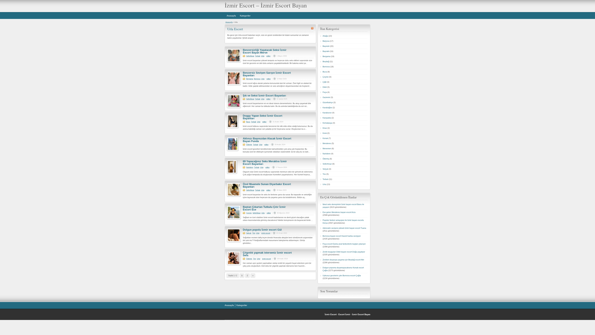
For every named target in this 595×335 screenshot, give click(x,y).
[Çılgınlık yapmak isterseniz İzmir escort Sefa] (233, 264)
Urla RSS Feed (312, 28)
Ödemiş (249, 144)
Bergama (249, 79)
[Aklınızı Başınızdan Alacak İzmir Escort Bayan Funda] (232, 150)
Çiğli (324, 82)
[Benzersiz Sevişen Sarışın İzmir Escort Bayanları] (233, 84)
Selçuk (248, 233)
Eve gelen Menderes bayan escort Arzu (339, 212)
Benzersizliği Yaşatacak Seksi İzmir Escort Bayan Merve (264, 51)
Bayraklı (326, 51)
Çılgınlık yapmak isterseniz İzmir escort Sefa (267, 254)
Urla (262, 56)
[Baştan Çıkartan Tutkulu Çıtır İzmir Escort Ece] (233, 218)
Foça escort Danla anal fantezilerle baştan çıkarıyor (344, 244)
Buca (248, 122)
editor (268, 56)
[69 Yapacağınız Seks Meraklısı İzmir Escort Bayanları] (232, 173)
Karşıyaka (327, 118)
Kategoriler (245, 15)
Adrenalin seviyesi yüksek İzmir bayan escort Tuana (344, 228)
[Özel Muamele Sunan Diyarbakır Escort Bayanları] (233, 196)
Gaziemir (326, 97)
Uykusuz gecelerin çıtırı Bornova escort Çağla (342, 276)
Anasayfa (231, 15)
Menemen (327, 148)
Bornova (257, 79)
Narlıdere (249, 167)
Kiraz (325, 128)
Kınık (325, 133)
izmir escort (265, 233)
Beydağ (326, 61)
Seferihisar (250, 56)
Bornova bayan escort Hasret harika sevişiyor (342, 236)
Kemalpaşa (327, 123)
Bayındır (326, 46)
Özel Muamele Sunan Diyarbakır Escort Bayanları (267, 185)
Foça (325, 92)
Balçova (326, 41)
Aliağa (325, 36)
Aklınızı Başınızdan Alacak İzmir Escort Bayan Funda (267, 140)
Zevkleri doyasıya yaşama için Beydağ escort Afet (343, 260)
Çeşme (249, 213)
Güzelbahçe (328, 102)
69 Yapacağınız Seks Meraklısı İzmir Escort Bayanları (265, 162)
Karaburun (327, 113)
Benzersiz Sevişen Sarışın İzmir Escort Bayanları (267, 74)
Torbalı (257, 56)
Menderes (327, 143)
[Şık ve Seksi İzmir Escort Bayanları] (233, 107)
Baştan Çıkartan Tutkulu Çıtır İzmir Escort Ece (264, 208)
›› (252, 276)
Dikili (325, 87)
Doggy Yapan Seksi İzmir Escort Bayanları (262, 117)
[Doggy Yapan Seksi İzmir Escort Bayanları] (232, 127)
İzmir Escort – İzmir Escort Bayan (266, 5)
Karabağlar (327, 108)
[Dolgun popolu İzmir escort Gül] (233, 241)
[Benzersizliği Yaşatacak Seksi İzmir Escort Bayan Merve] (233, 61)
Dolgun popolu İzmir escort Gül (262, 229)
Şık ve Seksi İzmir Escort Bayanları (264, 95)
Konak (325, 138)
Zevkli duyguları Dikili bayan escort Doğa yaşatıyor (344, 252)
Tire (253, 233)
